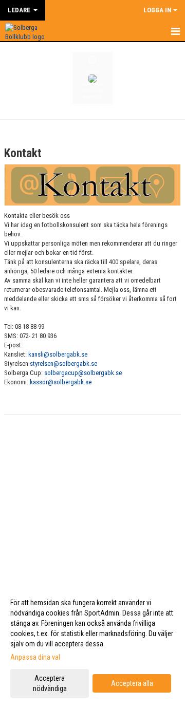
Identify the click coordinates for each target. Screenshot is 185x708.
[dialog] (92, 645)
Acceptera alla (132, 683)
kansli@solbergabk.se (57, 354)
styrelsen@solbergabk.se (63, 363)
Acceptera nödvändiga (50, 683)
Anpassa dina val (35, 657)
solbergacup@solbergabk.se (83, 373)
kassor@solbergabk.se (60, 382)
